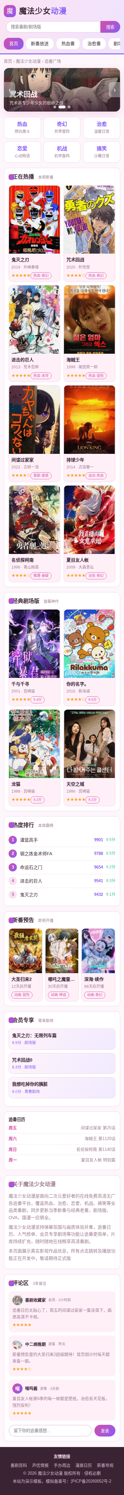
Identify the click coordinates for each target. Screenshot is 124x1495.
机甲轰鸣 (62, 152)
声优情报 (40, 1465)
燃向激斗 (22, 127)
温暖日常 (101, 127)
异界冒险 (62, 127)
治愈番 (94, 43)
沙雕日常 (101, 152)
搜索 (110, 27)
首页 (13, 43)
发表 (105, 1431)
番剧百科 (18, 1465)
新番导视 (105, 1465)
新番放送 (40, 43)
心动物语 (22, 152)
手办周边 (62, 1465)
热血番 (68, 43)
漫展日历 (83, 1465)
